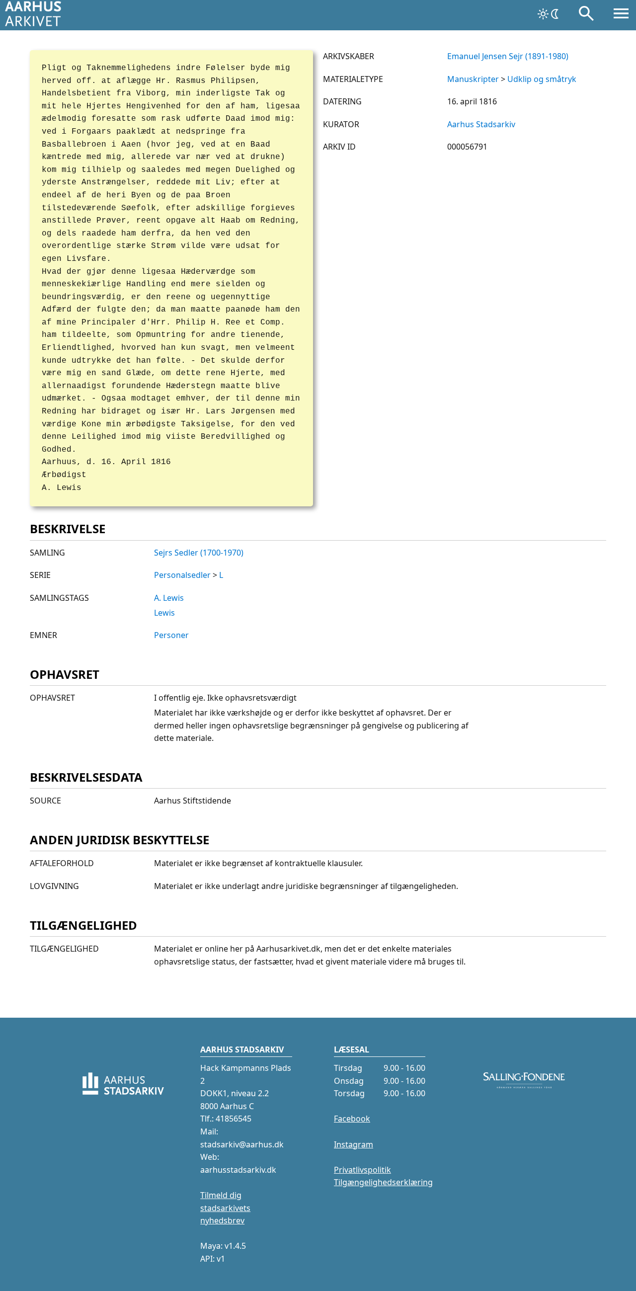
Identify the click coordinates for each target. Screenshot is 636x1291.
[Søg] (586, 15)
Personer (171, 635)
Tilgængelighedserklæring (383, 1182)
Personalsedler (182, 574)
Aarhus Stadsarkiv (481, 124)
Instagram (353, 1144)
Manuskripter (473, 79)
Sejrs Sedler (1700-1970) (198, 552)
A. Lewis (169, 597)
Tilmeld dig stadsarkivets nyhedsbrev (225, 1208)
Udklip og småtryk (541, 79)
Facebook (352, 1118)
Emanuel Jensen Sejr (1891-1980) (507, 56)
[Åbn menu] (621, 15)
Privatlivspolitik (362, 1169)
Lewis (164, 612)
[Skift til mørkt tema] (549, 13)
